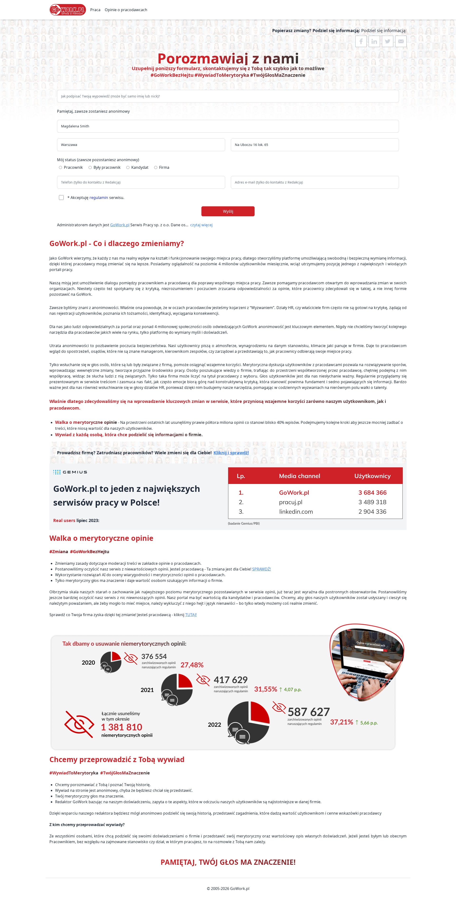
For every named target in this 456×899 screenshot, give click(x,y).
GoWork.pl (119, 224)
